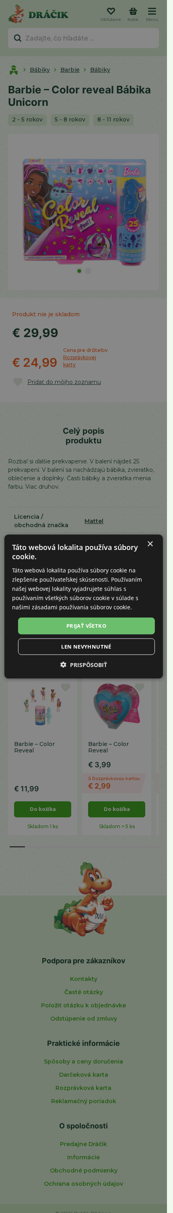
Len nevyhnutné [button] (86, 646)
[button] (83, 664)
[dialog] (83, 607)
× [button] (150, 544)
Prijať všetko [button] (86, 625)
